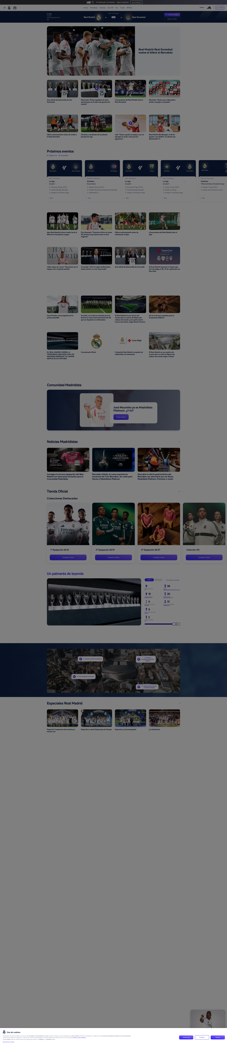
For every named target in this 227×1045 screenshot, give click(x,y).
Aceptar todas (186, 1037)
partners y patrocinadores (79, 1037)
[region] (113, 1036)
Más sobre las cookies (8, 1042)
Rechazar (218, 1037)
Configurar (202, 1037)
